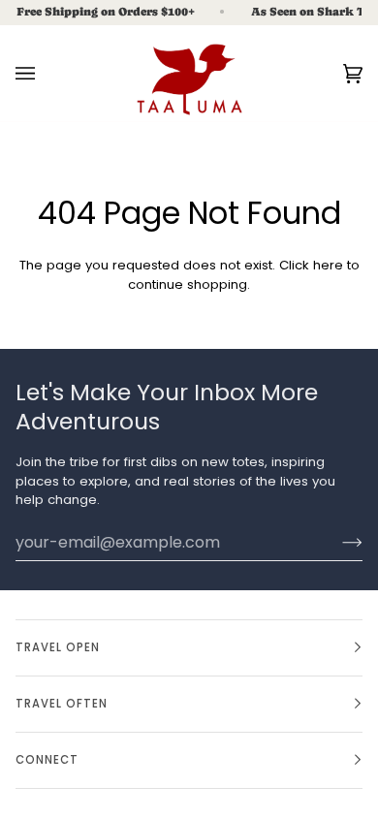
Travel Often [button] (62, 703)
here (328, 265)
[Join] (336, 541)
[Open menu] (45, 73)
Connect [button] (47, 760)
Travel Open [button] (58, 647)
